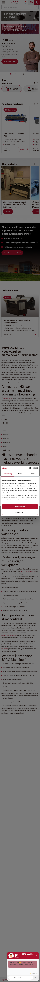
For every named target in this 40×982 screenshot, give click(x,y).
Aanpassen (19, 512)
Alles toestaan (20, 506)
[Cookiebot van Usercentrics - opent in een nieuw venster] (29, 468)
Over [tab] (32, 474)
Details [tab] (20, 474)
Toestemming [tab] (7, 474)
